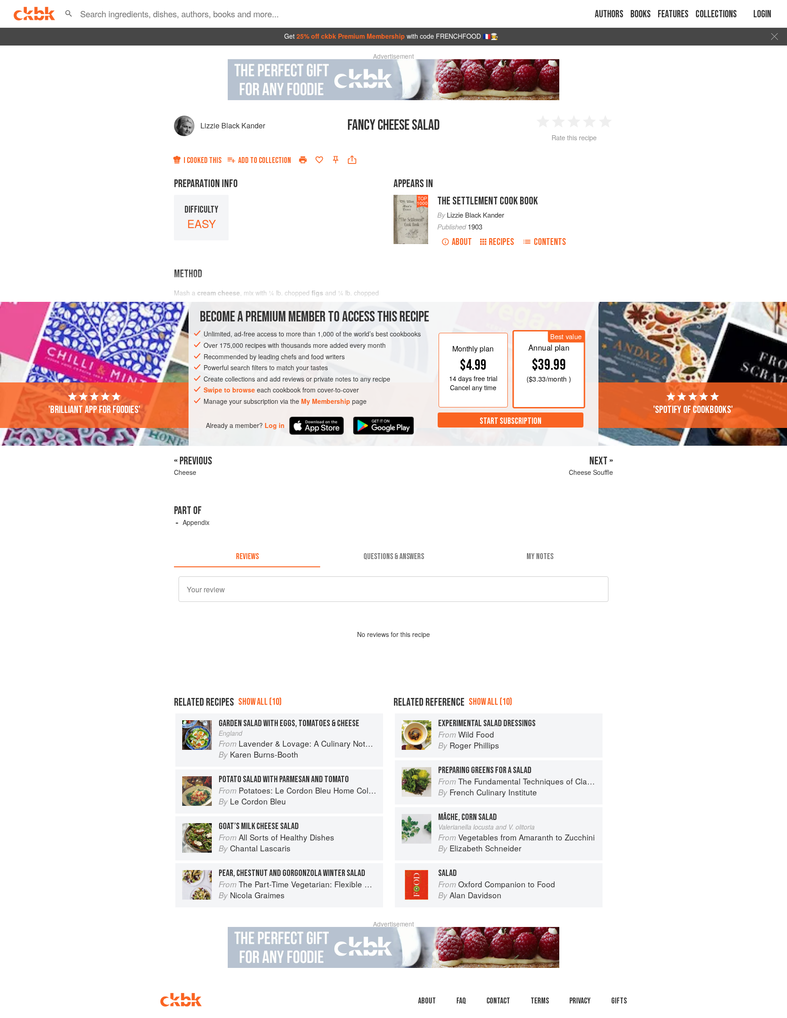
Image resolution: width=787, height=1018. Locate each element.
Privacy (580, 1001)
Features (673, 14)
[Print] (303, 160)
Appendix (196, 522)
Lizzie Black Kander (232, 125)
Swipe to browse (229, 389)
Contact (498, 1001)
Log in (275, 425)
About (462, 242)
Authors (609, 14)
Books (640, 14)
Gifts (619, 1001)
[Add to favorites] (319, 160)
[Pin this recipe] (335, 160)
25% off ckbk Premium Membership (350, 36)
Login (762, 14)
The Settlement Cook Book (487, 201)
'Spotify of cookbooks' (693, 409)
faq (461, 1001)
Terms (540, 1001)
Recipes (501, 242)
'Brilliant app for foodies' (94, 409)
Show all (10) (259, 702)
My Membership (325, 401)
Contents (550, 242)
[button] (68, 13)
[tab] (247, 556)
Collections (716, 14)
